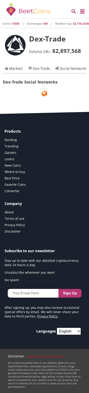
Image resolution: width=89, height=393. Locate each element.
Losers (9, 159)
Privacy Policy (15, 225)
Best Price (12, 178)
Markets (15, 68)
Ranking (11, 140)
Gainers (10, 152)
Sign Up (70, 293)
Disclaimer (13, 231)
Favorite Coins (15, 184)
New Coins (13, 165)
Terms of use (14, 218)
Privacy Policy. (47, 316)
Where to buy (15, 172)
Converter (12, 191)
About (9, 212)
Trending (11, 146)
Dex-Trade (41, 68)
